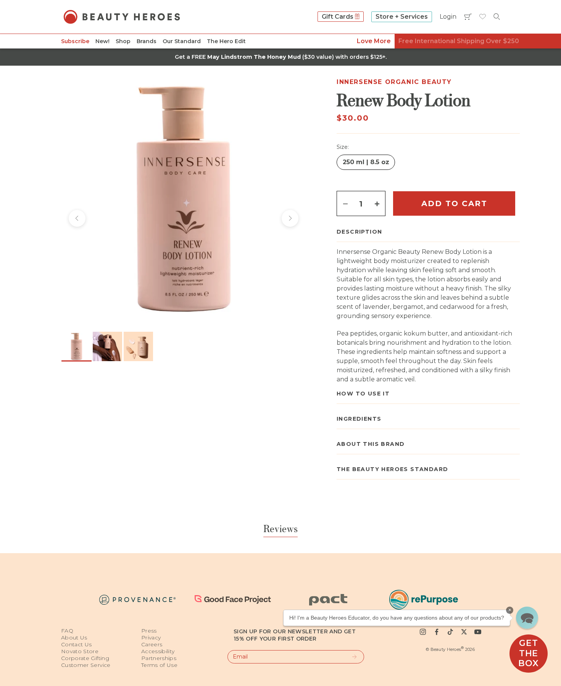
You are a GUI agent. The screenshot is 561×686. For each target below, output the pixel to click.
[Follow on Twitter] (464, 632)
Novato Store (79, 651)
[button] (527, 618)
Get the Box (528, 653)
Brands (146, 41)
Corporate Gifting (85, 658)
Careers (151, 644)
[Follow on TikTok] (450, 632)
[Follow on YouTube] (478, 632)
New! (102, 41)
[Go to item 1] (76, 346)
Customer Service (86, 665)
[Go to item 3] (138, 346)
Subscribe (75, 41)
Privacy (151, 637)
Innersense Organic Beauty (394, 82)
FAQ (67, 630)
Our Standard (182, 41)
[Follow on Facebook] (436, 632)
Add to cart (454, 203)
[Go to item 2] (107, 346)
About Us (74, 637)
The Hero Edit (226, 41)
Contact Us (76, 644)
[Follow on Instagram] (423, 632)
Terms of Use (159, 665)
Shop (123, 41)
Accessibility (158, 651)
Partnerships (158, 658)
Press (149, 630)
